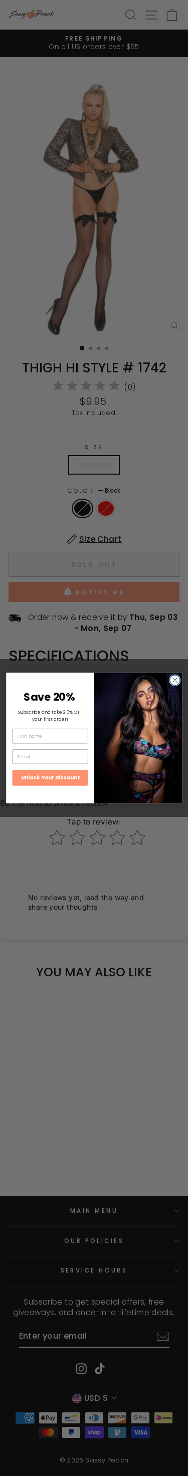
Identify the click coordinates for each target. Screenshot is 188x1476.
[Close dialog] (174, 680)
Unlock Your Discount (50, 777)
